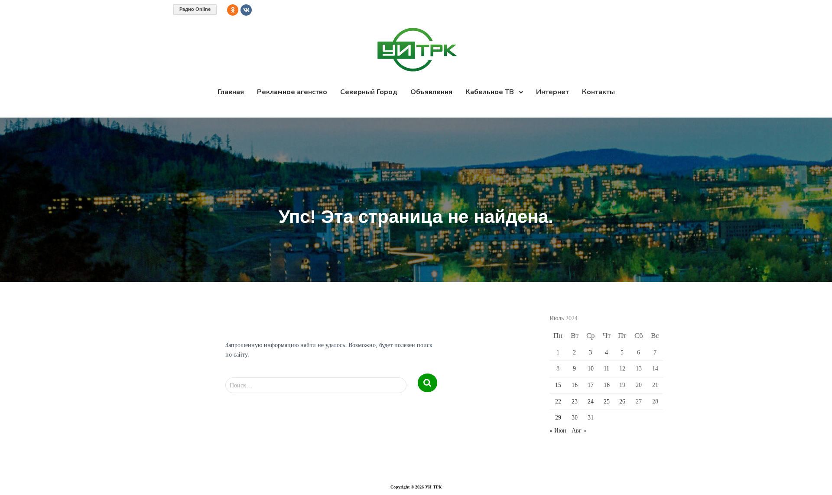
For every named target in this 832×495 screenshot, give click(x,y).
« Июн (557, 430)
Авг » (579, 430)
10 (591, 368)
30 (575, 417)
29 (558, 417)
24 (591, 401)
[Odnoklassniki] (232, 10)
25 (607, 401)
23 (575, 401)
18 (607, 385)
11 (606, 368)
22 (558, 401)
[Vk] (246, 10)
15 (558, 385)
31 (591, 417)
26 (622, 401)
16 (575, 385)
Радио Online (195, 9)
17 (591, 385)
